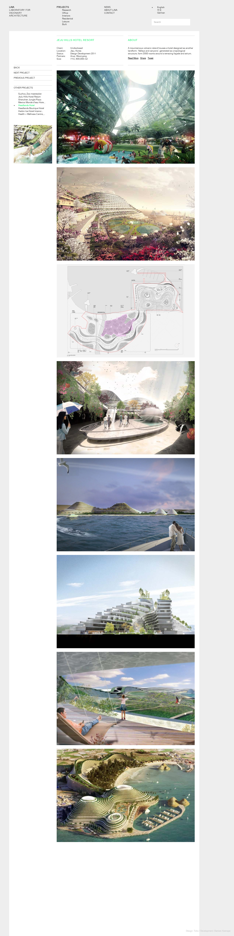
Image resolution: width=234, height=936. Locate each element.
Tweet (150, 58)
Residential (67, 18)
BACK (17, 67)
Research (66, 10)
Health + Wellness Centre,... (31, 114)
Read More (133, 58)
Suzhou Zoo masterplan (30, 94)
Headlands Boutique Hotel (31, 108)
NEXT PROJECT (22, 72)
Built (64, 24)
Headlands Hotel (26, 105)
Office (65, 13)
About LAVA (110, 10)
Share (143, 58)
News (107, 7)
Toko (196, 931)
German (161, 13)
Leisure (65, 21)
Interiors (66, 15)
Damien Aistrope (222, 931)
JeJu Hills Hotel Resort (29, 96)
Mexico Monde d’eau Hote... (31, 102)
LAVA (11, 7)
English (161, 7)
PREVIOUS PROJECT (24, 78)
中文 (159, 10)
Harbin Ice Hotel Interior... (30, 111)
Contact (109, 13)
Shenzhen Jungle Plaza (29, 99)
